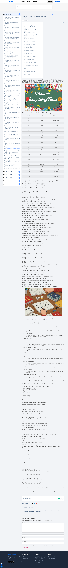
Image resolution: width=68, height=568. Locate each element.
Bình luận (24, 522)
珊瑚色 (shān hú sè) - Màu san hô (29, 28)
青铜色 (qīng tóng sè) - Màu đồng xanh (29, 44)
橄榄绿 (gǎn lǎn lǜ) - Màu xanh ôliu (29, 38)
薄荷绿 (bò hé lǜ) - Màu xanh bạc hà (29, 50)
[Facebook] (9, 562)
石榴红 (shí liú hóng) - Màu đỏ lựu (29, 35)
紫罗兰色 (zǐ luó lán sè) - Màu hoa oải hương (30, 34)
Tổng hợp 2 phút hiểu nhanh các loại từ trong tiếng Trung (54, 511)
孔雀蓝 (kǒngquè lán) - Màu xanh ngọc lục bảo (31, 29)
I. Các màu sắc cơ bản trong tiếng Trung (29, 25)
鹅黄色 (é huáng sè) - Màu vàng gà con (29, 41)
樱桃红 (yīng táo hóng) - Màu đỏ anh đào (30, 62)
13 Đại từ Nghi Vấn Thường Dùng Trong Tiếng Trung (32, 511)
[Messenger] (1, 566)
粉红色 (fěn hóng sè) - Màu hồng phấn (29, 26)
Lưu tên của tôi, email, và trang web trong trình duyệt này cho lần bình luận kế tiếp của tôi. (39, 545)
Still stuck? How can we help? (29, 507)
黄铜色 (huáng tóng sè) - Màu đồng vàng (30, 56)
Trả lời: (25, 68)
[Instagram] (13, 562)
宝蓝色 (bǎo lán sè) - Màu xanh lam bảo (29, 31)
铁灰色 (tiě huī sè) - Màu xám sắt (28, 47)
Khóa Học (28, 1)
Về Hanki (22, 1)
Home (23, 14)
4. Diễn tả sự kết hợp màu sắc (28, 74)
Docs (26, 14)
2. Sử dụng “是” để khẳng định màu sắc (29, 71)
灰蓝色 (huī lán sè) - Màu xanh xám (29, 37)
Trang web (24, 541)
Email (23, 537)
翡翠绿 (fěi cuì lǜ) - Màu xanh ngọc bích (29, 32)
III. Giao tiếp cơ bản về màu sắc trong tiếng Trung (30, 65)
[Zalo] (1, 564)
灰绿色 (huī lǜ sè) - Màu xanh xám (29, 59)
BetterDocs (45, 515)
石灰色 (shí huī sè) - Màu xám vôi (28, 53)
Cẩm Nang (35, 1)
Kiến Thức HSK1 (31, 14)
